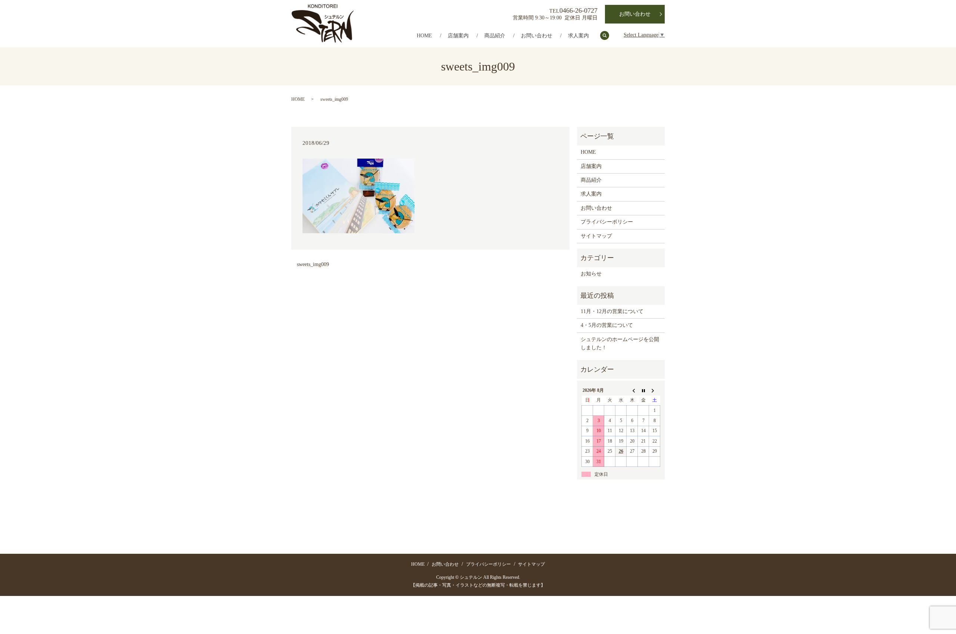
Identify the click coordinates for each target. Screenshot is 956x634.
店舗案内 (458, 35)
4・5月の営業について (607, 325)
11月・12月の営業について (612, 311)
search (608, 36)
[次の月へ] (654, 390)
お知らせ (591, 274)
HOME (424, 35)
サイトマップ (596, 236)
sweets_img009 (313, 264)
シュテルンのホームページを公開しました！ (620, 343)
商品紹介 (494, 35)
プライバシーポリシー (607, 222)
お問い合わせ (536, 35)
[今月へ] (643, 390)
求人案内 (578, 35)
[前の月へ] (632, 390)
